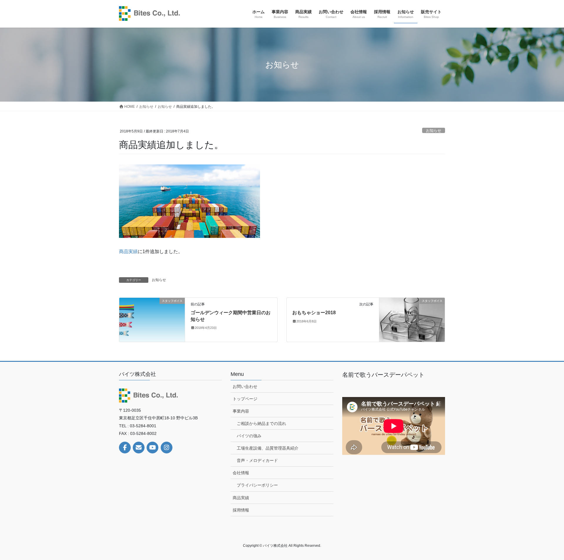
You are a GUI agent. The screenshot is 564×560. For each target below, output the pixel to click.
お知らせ (433, 130)
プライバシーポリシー (257, 485)
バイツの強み (249, 435)
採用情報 (241, 510)
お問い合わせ (245, 386)
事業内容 (241, 411)
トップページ (245, 398)
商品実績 (128, 251)
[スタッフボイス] (152, 319)
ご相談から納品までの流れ (261, 423)
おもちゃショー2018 (314, 312)
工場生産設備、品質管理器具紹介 (267, 448)
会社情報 (241, 472)
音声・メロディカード (257, 460)
